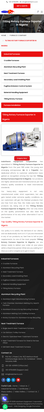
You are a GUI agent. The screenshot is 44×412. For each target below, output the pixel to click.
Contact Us (32, 391)
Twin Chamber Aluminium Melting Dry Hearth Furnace (21, 304)
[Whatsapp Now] (5, 406)
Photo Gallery (6, 391)
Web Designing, (20, 406)
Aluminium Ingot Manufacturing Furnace (19, 299)
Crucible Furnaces (11, 60)
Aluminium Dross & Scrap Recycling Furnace (20, 309)
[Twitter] (8, 380)
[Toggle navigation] (42, 12)
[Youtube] (18, 380)
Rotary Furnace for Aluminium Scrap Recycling (21, 317)
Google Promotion (33, 406)
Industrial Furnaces (12, 54)
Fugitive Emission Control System (18, 86)
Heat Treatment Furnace (14, 73)
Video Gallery (20, 391)
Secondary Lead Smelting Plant (17, 79)
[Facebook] (3, 380)
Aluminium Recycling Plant (15, 67)
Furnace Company (18, 35)
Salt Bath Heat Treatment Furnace (17, 347)
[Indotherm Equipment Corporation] (8, 11)
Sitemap (4, 394)
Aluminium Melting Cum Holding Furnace (19, 313)
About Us (23, 386)
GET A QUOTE (22, 6)
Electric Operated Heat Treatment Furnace (20, 336)
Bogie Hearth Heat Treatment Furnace (18, 328)
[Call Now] (4, 399)
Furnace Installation (12, 105)
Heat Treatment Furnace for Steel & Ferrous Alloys (21, 342)
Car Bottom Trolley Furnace (14, 332)
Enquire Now (22, 158)
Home (3, 35)
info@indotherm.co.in (30, 2)
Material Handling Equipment (16, 92)
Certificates (23, 389)
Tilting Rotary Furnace (13, 99)
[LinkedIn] (13, 380)
